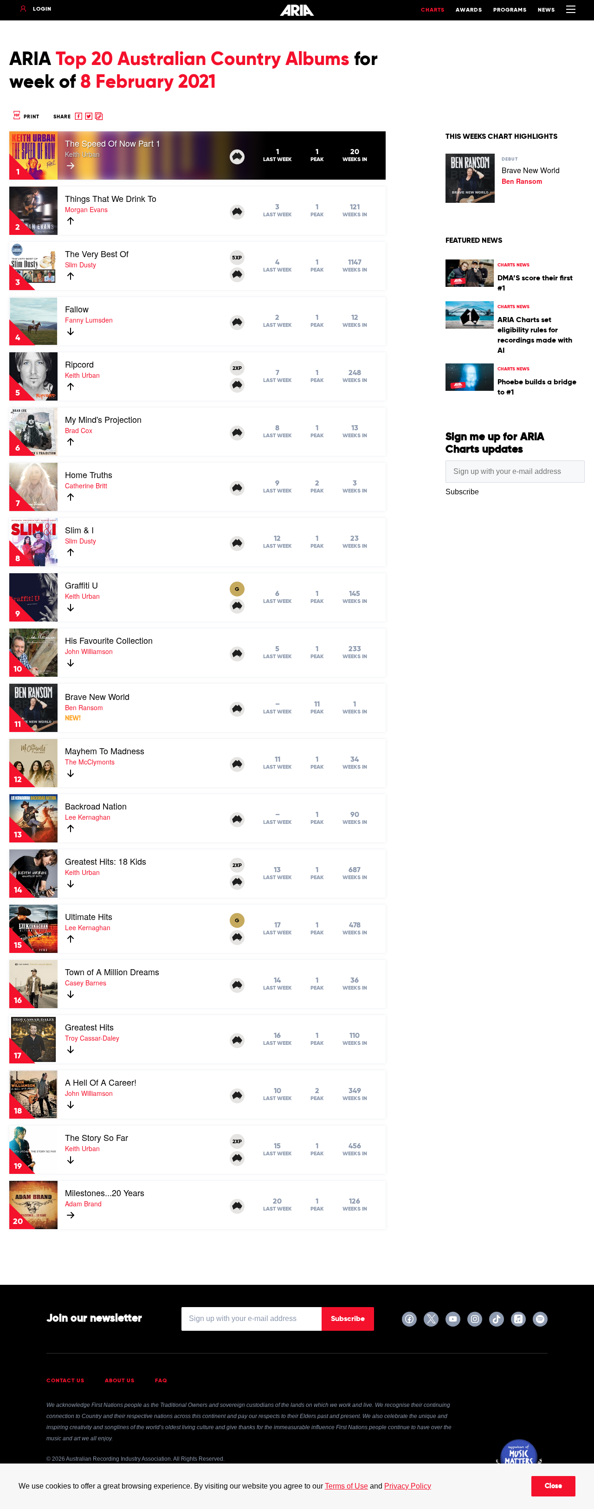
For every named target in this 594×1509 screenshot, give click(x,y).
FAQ (161, 1381)
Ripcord (79, 364)
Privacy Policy (407, 1486)
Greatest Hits (89, 1027)
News (546, 10)
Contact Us (65, 1381)
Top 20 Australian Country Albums (202, 60)
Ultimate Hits (88, 916)
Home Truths (88, 474)
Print (30, 116)
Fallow (77, 309)
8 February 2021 (148, 82)
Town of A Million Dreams (112, 971)
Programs (510, 10)
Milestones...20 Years (104, 1192)
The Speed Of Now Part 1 (113, 143)
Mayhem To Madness (104, 751)
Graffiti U (81, 585)
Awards (469, 10)
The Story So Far (96, 1137)
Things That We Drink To (110, 198)
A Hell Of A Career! (100, 1082)
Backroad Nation (96, 806)
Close (553, 1486)
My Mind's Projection (103, 419)
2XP (237, 368)
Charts (433, 10)
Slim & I (79, 530)
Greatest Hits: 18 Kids (105, 861)
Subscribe (348, 1319)
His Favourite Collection (109, 640)
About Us (120, 1381)
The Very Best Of (97, 253)
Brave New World (97, 696)
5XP (237, 258)
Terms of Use (346, 1486)
